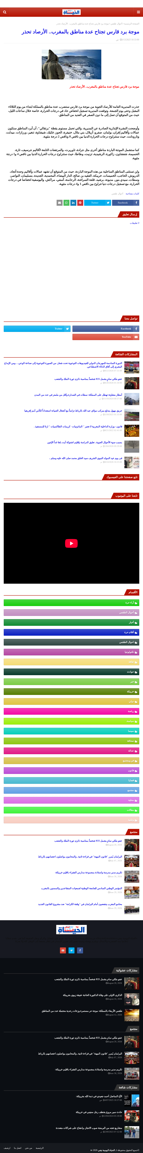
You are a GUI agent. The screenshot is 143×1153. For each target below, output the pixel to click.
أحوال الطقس (126, 612)
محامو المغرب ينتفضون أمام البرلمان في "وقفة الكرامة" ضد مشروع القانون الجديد (80, 904)
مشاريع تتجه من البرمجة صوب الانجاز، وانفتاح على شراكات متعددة (89, 1128)
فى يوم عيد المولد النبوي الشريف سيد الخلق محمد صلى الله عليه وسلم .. (85, 458)
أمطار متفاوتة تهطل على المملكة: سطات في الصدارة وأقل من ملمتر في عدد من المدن (78, 394)
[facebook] (105, 329)
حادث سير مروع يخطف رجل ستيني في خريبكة (99, 1112)
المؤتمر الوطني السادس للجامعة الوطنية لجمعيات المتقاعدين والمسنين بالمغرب (81, 888)
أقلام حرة (129, 632)
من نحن (28, 1148)
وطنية (131, 819)
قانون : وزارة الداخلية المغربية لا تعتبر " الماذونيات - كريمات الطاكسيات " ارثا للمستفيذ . (78, 426)
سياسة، (130, 721)
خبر (132, 681)
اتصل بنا (17, 1148)
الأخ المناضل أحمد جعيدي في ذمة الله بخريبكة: (99, 1096)
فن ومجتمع (128, 760)
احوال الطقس (126, 642)
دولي (131, 701)
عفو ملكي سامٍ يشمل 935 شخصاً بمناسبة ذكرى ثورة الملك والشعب (88, 379)
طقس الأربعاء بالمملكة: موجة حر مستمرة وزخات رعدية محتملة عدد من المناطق (82, 1011)
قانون (131, 770)
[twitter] (37, 329)
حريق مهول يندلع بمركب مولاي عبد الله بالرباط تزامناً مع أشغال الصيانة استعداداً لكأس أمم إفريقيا (73, 410)
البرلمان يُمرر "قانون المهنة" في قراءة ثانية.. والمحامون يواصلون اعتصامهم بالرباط (80, 856)
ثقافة (131, 661)
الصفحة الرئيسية (131, 23)
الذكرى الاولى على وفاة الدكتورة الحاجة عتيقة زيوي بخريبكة (92, 995)
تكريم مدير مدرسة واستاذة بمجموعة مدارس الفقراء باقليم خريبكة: (88, 872)
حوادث (130, 671)
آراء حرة (129, 602)
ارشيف (7, 1148)
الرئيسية (40, 1148)
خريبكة (130, 691)
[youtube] (105, 337)
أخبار (131, 622)
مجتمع (131, 790)
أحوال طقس (116, 23)
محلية (131, 800)
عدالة (131, 750)
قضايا (131, 780)
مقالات (130, 810)
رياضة (131, 711)
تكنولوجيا (129, 652)
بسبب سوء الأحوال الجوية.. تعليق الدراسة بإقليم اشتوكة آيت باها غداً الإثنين (84, 442)
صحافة (130, 740)
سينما (131, 731)
